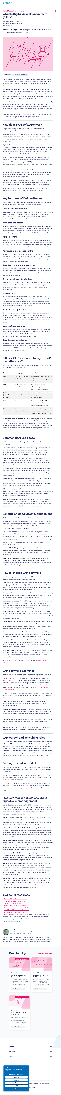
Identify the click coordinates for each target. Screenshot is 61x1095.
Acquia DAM (6, 783)
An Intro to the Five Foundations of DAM (16, 908)
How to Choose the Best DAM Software (15, 905)
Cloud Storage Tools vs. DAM (12, 903)
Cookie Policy (12, 1074)
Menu (56, 3)
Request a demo (36, 788)
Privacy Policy (20, 1074)
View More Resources (44, 953)
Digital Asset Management (20, 74)
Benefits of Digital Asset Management (15, 899)
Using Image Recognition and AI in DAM (16, 912)
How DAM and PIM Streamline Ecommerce (16, 910)
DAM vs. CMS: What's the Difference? (15, 901)
